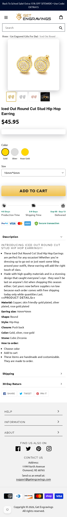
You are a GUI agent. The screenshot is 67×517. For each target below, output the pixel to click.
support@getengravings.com (33, 479)
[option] (11, 97)
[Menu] (6, 17)
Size (3, 166)
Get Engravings (44, 506)
